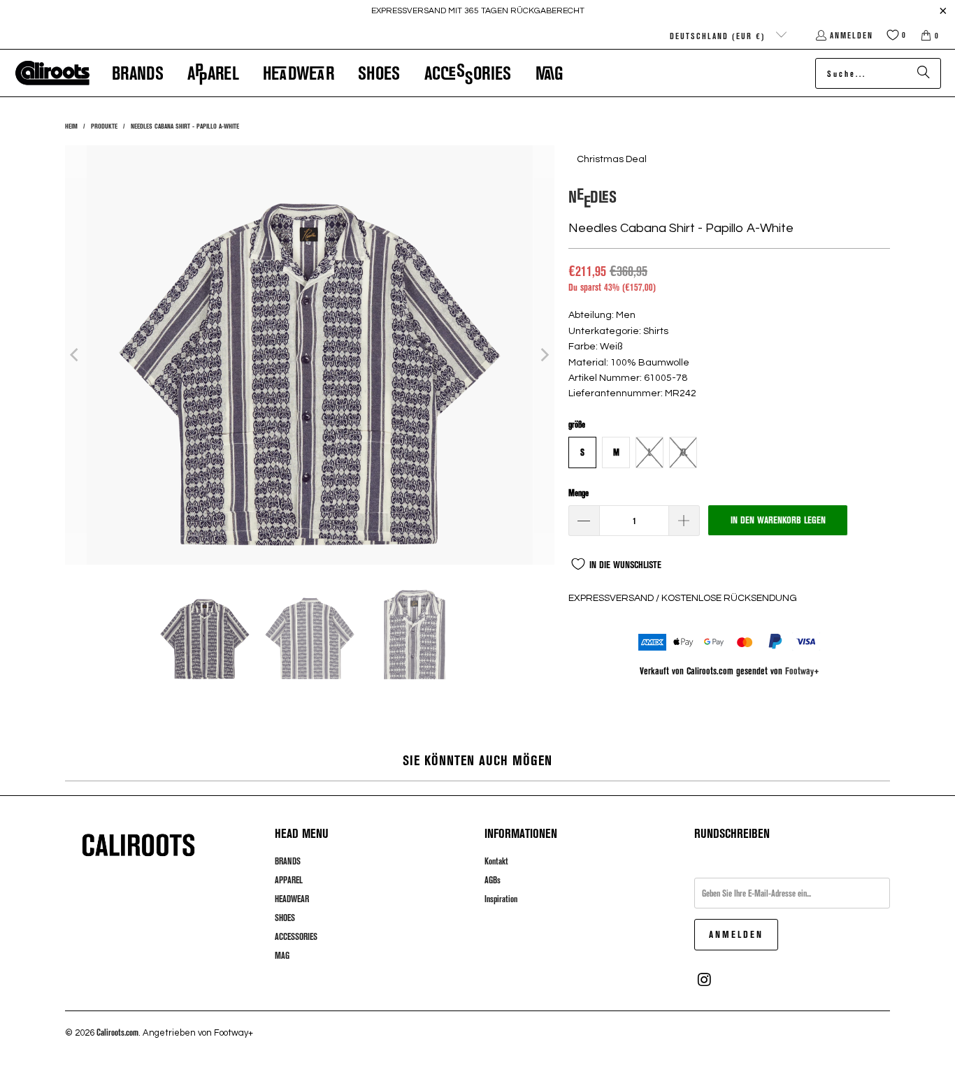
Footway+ (802, 670)
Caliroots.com (117, 1032)
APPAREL (289, 879)
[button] (138, 73)
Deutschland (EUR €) (719, 36)
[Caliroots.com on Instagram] (704, 979)
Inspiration (500, 898)
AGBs (492, 879)
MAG (282, 955)
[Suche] (923, 73)
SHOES (285, 917)
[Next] (544, 355)
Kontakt (496, 861)
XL (683, 452)
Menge (578, 492)
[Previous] (75, 355)
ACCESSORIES (296, 936)
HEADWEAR (292, 898)
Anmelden (851, 35)
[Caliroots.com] (52, 73)
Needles (592, 196)
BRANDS (288, 861)
